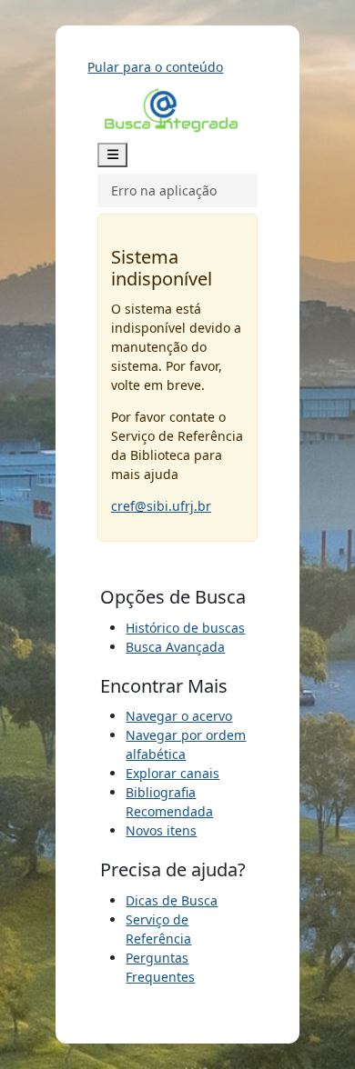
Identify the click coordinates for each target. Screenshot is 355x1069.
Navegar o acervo (179, 715)
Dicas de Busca (172, 900)
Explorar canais (172, 773)
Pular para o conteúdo (155, 66)
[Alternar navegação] (112, 155)
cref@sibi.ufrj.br (161, 506)
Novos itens (161, 830)
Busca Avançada (175, 646)
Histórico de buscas (185, 627)
